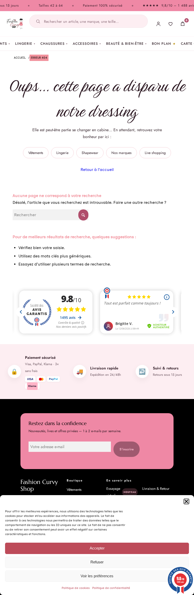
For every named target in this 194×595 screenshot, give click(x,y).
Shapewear (90, 152)
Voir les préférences (97, 576)
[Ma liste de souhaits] (170, 23)
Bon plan (161, 43)
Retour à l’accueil (97, 169)
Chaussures (53, 43)
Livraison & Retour (155, 488)
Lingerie (25, 43)
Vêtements (35, 152)
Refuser (97, 562)
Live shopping (155, 152)
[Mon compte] (158, 23)
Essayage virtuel (121, 492)
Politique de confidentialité (111, 588)
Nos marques (121, 152)
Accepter (97, 548)
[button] (186, 501)
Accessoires (87, 43)
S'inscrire (126, 449)
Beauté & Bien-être (126, 43)
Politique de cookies (76, 588)
